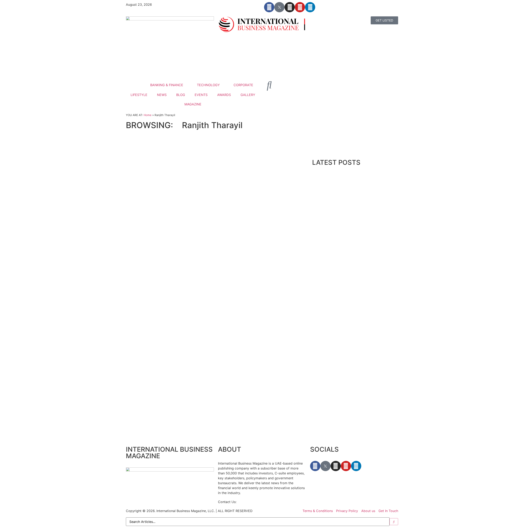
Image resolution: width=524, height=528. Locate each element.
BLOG (180, 95)
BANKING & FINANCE (166, 85)
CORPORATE (243, 85)
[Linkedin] (310, 7)
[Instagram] (290, 7)
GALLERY (248, 95)
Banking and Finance (150, 136)
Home (147, 115)
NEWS (162, 95)
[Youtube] (300, 7)
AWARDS (224, 95)
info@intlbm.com (250, 502)
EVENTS (201, 95)
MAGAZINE (192, 104)
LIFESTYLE (139, 95)
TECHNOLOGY (208, 85)
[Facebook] (269, 7)
